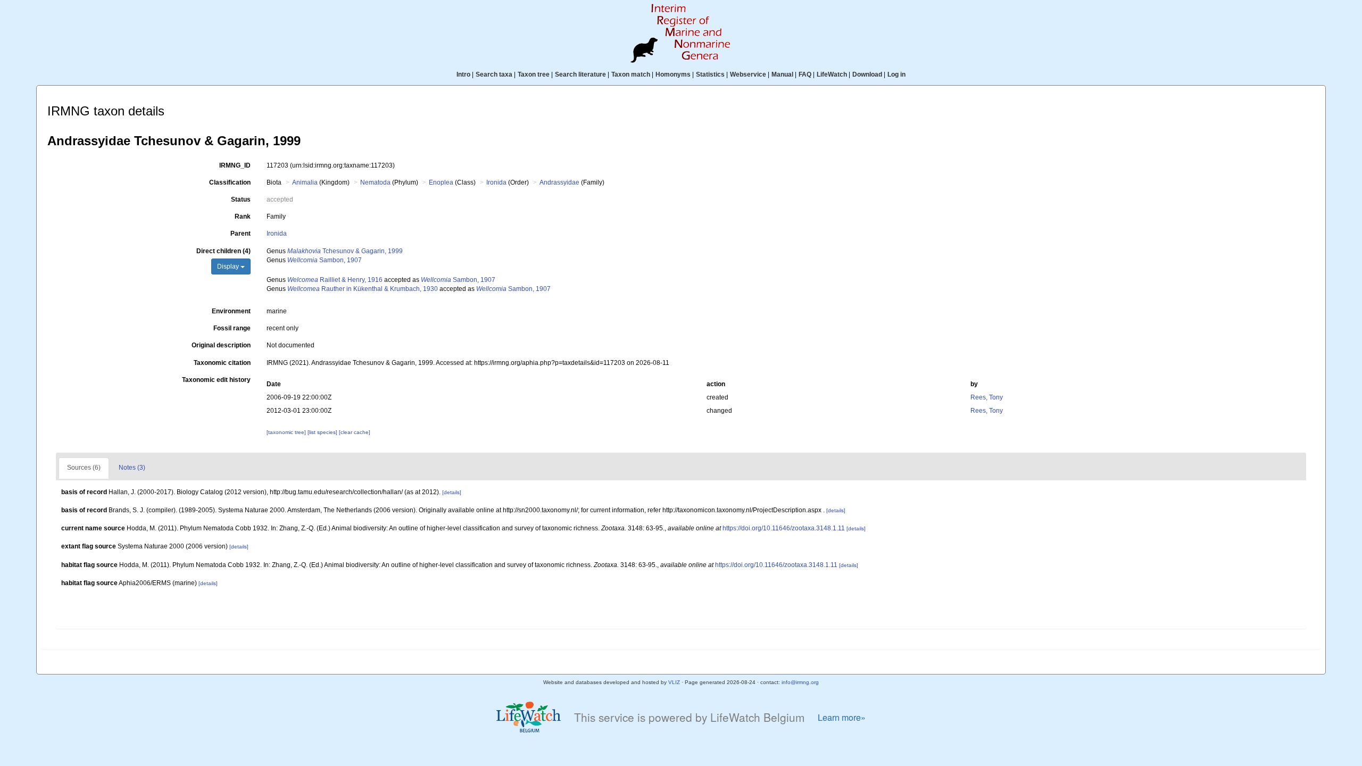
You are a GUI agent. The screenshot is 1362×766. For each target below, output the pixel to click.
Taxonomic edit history (216, 380)
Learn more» (842, 717)
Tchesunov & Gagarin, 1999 (345, 251)
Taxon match (630, 74)
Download (867, 74)
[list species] (323, 432)
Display (228, 266)
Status (241, 199)
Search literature (580, 74)
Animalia (305, 182)
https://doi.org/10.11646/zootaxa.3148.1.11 (783, 528)
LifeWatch (832, 74)
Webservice (748, 74)
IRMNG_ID (235, 165)
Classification (230, 182)
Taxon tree (534, 74)
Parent (240, 233)
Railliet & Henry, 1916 (335, 280)
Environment (231, 311)
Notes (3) (132, 467)
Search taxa (494, 74)
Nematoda (375, 182)
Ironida (496, 182)
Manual (782, 74)
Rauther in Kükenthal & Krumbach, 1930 (362, 289)
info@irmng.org (800, 682)
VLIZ (674, 682)
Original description (221, 345)
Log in (896, 74)
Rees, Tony (986, 397)
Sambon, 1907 (324, 260)
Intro (463, 74)
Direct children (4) (223, 251)
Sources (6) (84, 467)
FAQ (805, 74)
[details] (451, 492)
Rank (243, 216)
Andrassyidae (559, 182)
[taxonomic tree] (287, 432)
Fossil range (232, 328)
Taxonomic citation (222, 363)
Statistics (710, 74)
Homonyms (673, 74)
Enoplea (441, 182)
